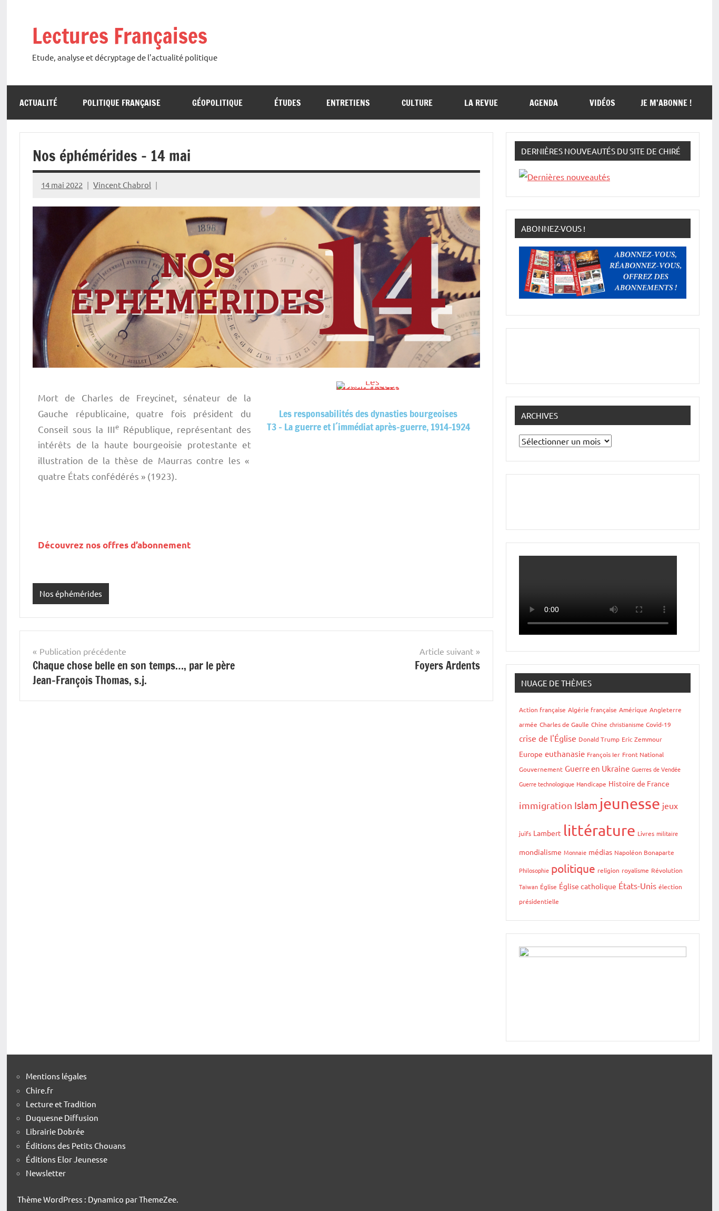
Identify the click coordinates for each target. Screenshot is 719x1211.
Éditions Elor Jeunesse (66, 1159)
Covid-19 (658, 724)
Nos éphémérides (70, 593)
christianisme (627, 724)
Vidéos (602, 103)
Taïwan (528, 886)
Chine (599, 724)
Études (287, 103)
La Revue (481, 103)
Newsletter (46, 1173)
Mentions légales (56, 1076)
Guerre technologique (546, 784)
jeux (670, 805)
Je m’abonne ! (666, 103)
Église (548, 886)
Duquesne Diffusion (62, 1117)
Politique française (122, 103)
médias (600, 851)
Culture (417, 103)
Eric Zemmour (642, 739)
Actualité (38, 103)
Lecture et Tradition (61, 1104)
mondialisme (540, 851)
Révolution (667, 870)
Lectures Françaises (119, 36)
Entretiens (348, 103)
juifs (525, 833)
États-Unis (637, 885)
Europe (531, 754)
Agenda (544, 103)
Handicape (591, 784)
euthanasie (565, 754)
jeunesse (630, 803)
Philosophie (534, 870)
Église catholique (587, 886)
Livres (645, 833)
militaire (667, 833)
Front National (643, 754)
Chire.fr (39, 1090)
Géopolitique (217, 103)
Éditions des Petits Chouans (76, 1145)
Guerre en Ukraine (597, 768)
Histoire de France (639, 783)
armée (528, 724)
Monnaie (575, 852)
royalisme (635, 870)
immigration (545, 805)
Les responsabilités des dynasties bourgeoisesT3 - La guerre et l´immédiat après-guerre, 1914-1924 (368, 420)
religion (608, 870)
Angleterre (666, 709)
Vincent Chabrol (122, 185)
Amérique (633, 709)
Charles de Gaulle (564, 724)
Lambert (547, 833)
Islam (585, 805)
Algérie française (592, 709)
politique (573, 868)
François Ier (603, 754)
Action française (542, 709)
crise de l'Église (547, 738)
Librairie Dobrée (55, 1131)
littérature (599, 830)
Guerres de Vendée (656, 769)
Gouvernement (541, 769)
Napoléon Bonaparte (644, 852)
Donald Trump (599, 739)
